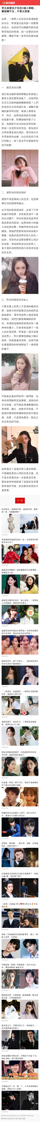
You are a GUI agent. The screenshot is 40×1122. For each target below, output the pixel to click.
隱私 (20, 1118)
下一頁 (20, 500)
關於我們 (4, 1118)
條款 (16, 1118)
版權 (23, 1118)
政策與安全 (11, 1118)
